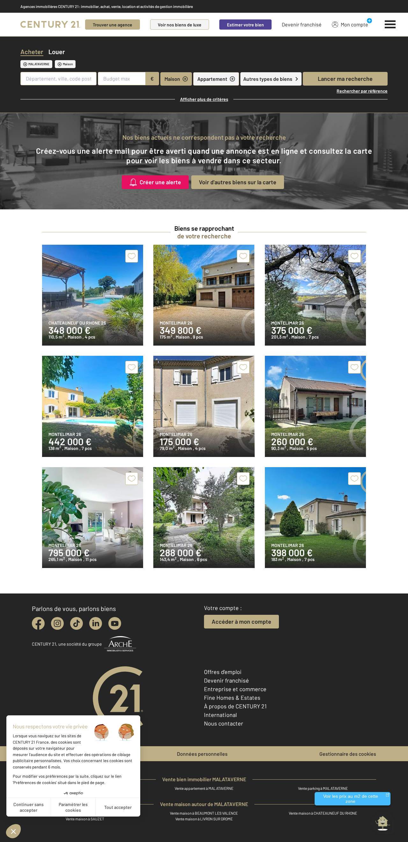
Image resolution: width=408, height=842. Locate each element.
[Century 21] (50, 24)
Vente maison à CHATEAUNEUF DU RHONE (323, 813)
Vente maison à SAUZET (85, 819)
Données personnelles (202, 754)
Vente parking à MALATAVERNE (323, 788)
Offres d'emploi (223, 671)
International (220, 714)
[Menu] (390, 24)
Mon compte (354, 24)
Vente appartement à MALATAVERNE (204, 788)
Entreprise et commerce (235, 688)
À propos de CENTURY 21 (235, 706)
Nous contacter (223, 723)
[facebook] (38, 623)
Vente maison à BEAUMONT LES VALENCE (204, 813)
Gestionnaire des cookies (347, 754)
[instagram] (57, 623)
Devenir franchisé (302, 24)
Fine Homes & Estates (232, 697)
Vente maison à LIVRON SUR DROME (204, 819)
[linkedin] (95, 623)
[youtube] (114, 623)
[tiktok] (76, 623)
